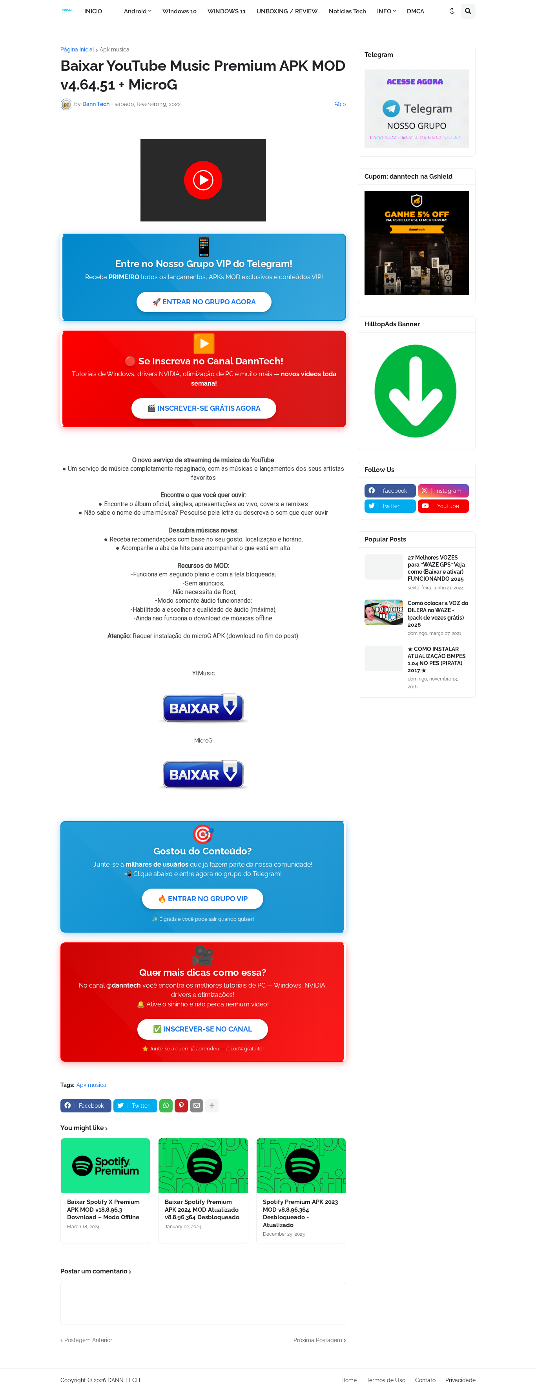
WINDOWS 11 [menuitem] (227, 11)
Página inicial (77, 49)
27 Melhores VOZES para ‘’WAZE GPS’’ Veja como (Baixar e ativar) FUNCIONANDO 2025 (436, 568)
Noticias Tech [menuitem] (347, 11)
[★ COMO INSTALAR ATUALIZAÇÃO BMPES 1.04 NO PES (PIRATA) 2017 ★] (384, 658)
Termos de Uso (385, 1380)
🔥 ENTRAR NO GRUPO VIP (203, 898)
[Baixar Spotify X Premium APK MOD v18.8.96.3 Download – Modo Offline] (105, 1165)
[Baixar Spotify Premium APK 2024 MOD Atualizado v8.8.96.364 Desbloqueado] (203, 1165)
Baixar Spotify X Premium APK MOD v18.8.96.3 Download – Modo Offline (103, 1209)
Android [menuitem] (135, 11)
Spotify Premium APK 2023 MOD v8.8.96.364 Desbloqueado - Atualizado (300, 1213)
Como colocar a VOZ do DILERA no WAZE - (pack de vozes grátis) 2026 (438, 614)
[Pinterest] (181, 1105)
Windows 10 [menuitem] (179, 11)
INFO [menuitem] (384, 11)
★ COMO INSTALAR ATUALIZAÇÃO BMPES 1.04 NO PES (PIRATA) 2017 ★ (437, 660)
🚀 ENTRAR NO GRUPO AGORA (204, 302)
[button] (452, 11)
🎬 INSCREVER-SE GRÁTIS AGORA (204, 408)
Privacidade (460, 1380)
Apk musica (114, 49)
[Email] (196, 1105)
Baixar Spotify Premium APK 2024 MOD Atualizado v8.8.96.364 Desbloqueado (202, 1209)
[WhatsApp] (166, 1105)
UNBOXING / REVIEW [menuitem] (287, 11)
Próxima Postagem (318, 1340)
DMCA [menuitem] (415, 11)
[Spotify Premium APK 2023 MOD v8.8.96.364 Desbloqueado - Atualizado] (301, 1165)
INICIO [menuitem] (93, 11)
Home (349, 1380)
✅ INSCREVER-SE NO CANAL (202, 1029)
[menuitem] (113, 11)
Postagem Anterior (88, 1340)
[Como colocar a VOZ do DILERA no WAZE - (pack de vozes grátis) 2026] (384, 612)
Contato (425, 1380)
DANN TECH (124, 1380)
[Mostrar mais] (212, 1105)
